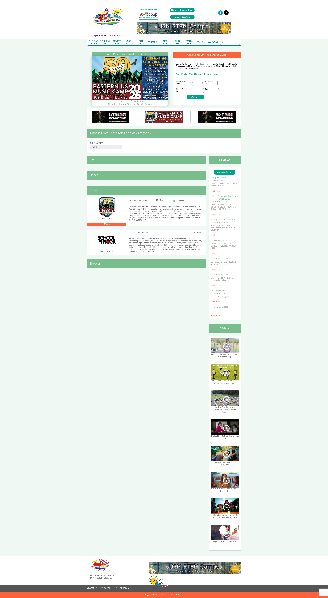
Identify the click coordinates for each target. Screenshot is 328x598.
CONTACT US (105, 588)
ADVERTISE (92, 588)
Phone (181, 200)
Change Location (182, 17)
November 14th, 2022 (220, 293)
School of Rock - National (138, 232)
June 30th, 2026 (218, 180)
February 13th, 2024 (220, 240)
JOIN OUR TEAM (122, 588)
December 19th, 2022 (220, 258)
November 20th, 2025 (220, 201)
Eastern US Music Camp (138, 200)
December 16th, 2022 (220, 274)
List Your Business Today (182, 10)
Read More (215, 191)
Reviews (197, 232)
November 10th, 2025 (220, 222)
